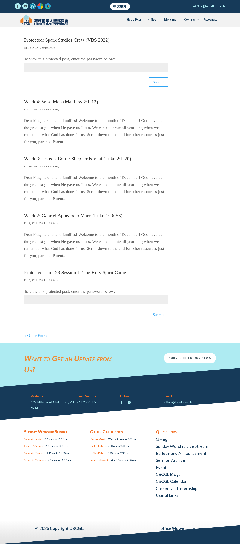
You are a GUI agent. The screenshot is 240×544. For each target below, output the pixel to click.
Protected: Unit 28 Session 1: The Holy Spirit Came (75, 272)
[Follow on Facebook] (18, 6)
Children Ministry (49, 109)
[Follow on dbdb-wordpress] (33, 6)
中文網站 (120, 6)
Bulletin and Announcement (181, 453)
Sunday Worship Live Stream (182, 446)
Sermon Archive (170, 460)
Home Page (134, 19)
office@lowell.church (209, 6)
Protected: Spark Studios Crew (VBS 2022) (67, 40)
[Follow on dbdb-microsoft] (40, 6)
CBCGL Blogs (168, 474)
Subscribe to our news (190, 358)
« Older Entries (36, 335)
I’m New (151, 19)
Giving (161, 439)
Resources (210, 19)
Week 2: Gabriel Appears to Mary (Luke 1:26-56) (73, 215)
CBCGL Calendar (171, 481)
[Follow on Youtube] (25, 6)
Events (162, 467)
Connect (190, 19)
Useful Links (167, 495)
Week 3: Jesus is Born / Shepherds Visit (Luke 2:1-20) (77, 158)
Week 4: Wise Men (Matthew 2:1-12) (61, 101)
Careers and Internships (177, 488)
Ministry (170, 19)
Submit (158, 82)
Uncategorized (47, 47)
